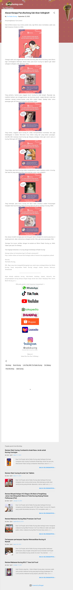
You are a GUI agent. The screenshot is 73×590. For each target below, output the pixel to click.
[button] (54, 13)
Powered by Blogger (38, 585)
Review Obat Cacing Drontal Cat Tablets (19, 473)
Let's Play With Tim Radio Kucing (32, 365)
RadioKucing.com (14, 4)
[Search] (70, 5)
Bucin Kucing (17, 365)
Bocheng (8, 365)
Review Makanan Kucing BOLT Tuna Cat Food (21, 562)
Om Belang (47, 365)
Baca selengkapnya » (47, 467)
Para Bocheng (10, 369)
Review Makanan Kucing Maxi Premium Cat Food (23, 519)
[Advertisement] (66, 35)
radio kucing (19, 369)
